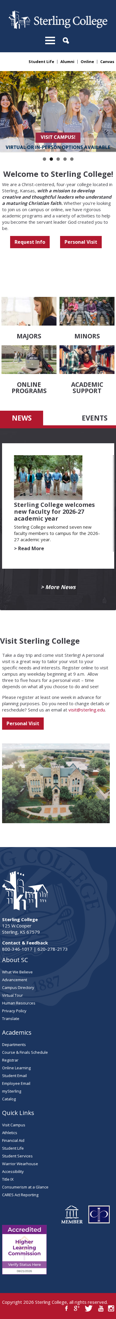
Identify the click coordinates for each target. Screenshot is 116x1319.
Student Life (41, 62)
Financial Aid (13, 1140)
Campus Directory (18, 987)
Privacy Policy (14, 1010)
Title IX (8, 1179)
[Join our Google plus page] (77, 1308)
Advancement (14, 979)
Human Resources (18, 1003)
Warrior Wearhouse (20, 1163)
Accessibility (13, 1171)
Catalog (9, 1099)
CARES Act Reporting (20, 1194)
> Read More (29, 548)
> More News (58, 587)
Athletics (9, 1132)
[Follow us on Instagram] (111, 1308)
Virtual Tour (12, 995)
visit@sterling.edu (86, 710)
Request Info (30, 242)
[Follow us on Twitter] (88, 1308)
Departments (14, 1044)
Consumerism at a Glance (25, 1187)
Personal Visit (81, 242)
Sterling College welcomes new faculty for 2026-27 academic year (54, 511)
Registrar (10, 1060)
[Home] (58, 27)
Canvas (107, 62)
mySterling (11, 1091)
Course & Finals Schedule (25, 1052)
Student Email (14, 1075)
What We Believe (17, 972)
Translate (10, 1018)
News (22, 418)
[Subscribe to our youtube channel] (101, 1308)
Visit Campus (13, 1125)
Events (94, 418)
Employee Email (16, 1083)
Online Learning (16, 1067)
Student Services (17, 1156)
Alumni (67, 62)
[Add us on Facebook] (66, 1308)
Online (87, 62)
